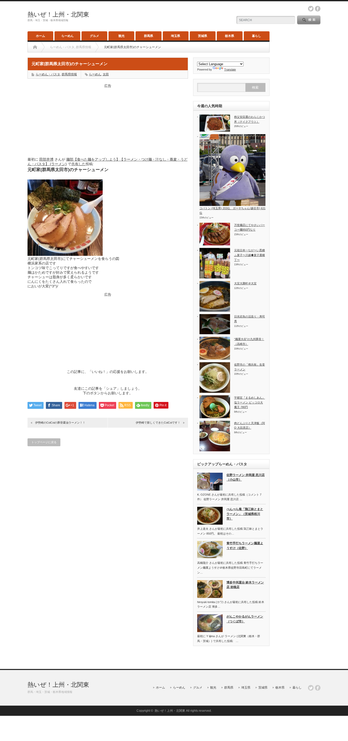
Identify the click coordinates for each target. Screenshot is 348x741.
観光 (121, 36)
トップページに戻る (44, 442)
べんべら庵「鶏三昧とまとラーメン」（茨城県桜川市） (244, 513)
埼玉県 (175, 36)
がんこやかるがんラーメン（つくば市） (244, 619)
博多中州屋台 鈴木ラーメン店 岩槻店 (245, 585)
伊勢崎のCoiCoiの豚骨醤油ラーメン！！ (60, 422)
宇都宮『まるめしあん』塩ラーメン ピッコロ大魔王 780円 (249, 402)
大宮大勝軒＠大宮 (245, 283)
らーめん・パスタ (48, 74)
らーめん (67, 36)
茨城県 (202, 36)
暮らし (256, 36)
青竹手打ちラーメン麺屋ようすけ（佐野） (244, 545)
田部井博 (46, 159)
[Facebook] (317, 688)
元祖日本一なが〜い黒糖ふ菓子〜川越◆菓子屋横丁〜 (249, 255)
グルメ (94, 36)
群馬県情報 (69, 74)
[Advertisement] (108, 120)
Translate (230, 69)
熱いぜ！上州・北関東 (58, 14)
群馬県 (148, 36)
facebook (317, 8)
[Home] (35, 47)
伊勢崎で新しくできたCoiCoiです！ (158, 422)
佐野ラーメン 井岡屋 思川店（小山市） (245, 477)
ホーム (40, 36)
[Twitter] (311, 688)
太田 (106, 74)
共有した (78, 164)
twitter (311, 8)
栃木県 (229, 36)
